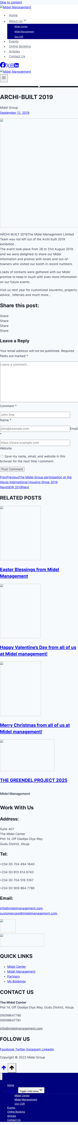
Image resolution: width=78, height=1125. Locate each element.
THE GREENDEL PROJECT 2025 (33, 780)
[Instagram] (12, 67)
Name (5, 420)
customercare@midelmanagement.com (29, 913)
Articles (14, 51)
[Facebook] (3, 67)
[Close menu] (1, 1076)
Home (13, 15)
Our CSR (19, 36)
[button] (39, 316)
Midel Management (24, 31)
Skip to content (11, 2)
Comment (8, 406)
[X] (8, 67)
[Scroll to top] (4, 1068)
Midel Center (21, 26)
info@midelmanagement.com (22, 908)
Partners (13, 976)
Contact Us (17, 56)
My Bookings (16, 981)
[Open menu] (4, 78)
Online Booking (20, 46)
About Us (12, 1091)
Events (14, 41)
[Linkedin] (16, 67)
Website (6, 448)
